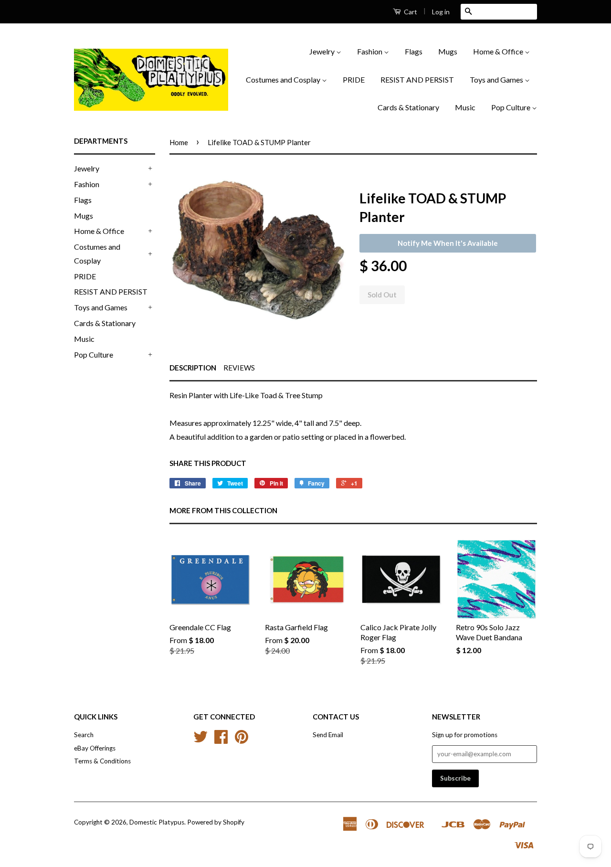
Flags (413, 51)
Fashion (370, 51)
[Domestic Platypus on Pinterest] (241, 740)
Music (465, 107)
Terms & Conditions (102, 761)
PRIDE (354, 79)
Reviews (239, 367)
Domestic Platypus (156, 822)
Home (178, 142)
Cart (409, 12)
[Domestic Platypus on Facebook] (221, 740)
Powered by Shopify (215, 822)
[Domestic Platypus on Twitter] (200, 740)
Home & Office (499, 51)
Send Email (328, 735)
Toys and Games (497, 79)
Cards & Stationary (408, 107)
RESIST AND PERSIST (417, 79)
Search (84, 735)
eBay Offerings (95, 748)
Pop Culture (511, 107)
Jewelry (322, 51)
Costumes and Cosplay (284, 79)
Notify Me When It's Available (448, 243)
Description (192, 367)
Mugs (447, 51)
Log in (441, 12)
